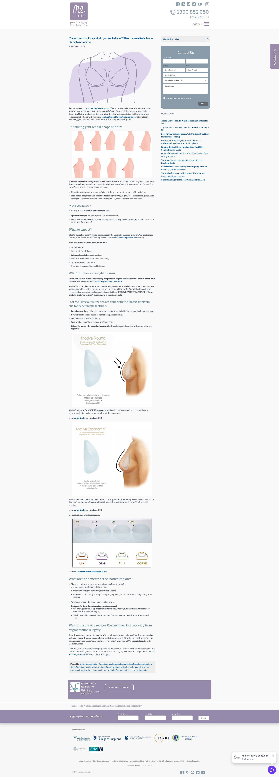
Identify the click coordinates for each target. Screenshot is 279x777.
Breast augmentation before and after (115, 664)
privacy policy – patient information (186, 761)
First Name (123, 714)
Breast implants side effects (118, 667)
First (165, 65)
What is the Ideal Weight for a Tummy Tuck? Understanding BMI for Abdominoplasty (181, 142)
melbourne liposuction (120, 761)
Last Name (150, 714)
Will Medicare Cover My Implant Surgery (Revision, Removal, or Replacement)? (184, 168)
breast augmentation (126, 237)
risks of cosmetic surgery (101, 761)
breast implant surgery (98, 108)
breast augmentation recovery (108, 281)
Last (188, 65)
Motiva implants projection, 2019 (91, 572)
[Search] (207, 4)
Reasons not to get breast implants (131, 670)
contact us (148, 765)
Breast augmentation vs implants (90, 667)
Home (74, 706)
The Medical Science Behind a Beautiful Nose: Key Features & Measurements (183, 175)
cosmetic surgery (85, 761)
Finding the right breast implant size (118, 117)
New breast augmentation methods (99, 670)
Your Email (177, 714)
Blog (81, 706)
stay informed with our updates (178, 98)
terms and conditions (136, 761)
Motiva (80, 418)
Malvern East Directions (119, 687)
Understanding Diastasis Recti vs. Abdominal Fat (183, 180)
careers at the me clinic (136, 765)
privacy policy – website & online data (159, 761)
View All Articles (171, 39)
